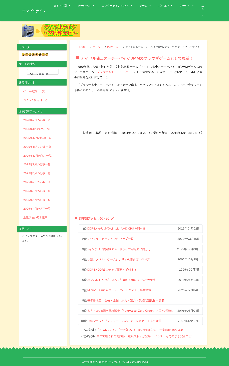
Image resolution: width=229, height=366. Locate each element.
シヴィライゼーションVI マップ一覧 (110, 238)
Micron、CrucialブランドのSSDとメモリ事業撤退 (119, 290)
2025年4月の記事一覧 (36, 208)
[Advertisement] (146, 31)
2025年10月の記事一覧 (37, 155)
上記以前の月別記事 (35, 217)
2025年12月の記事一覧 (37, 137)
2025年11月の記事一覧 (37, 146)
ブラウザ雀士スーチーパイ (114, 72)
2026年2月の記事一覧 (36, 120)
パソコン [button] (163, 5)
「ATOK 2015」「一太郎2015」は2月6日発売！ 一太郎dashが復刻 (140, 329)
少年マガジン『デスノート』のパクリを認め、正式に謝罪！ (125, 321)
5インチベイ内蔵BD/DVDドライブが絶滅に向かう (119, 249)
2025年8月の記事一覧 (36, 173)
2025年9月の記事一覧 (36, 164)
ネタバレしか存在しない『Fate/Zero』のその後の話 (121, 279)
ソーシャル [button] (85, 5)
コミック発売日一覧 (35, 100)
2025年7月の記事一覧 (36, 182)
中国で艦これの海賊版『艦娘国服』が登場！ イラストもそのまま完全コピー (145, 336)
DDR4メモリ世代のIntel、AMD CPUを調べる (116, 228)
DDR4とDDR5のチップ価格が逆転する (112, 269)
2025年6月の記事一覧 (36, 191)
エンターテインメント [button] (115, 5)
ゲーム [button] (143, 5)
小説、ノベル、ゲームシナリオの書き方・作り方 (118, 259)
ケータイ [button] (185, 5)
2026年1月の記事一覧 (36, 129)
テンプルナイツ (34, 11)
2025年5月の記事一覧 (36, 200)
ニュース (202, 10)
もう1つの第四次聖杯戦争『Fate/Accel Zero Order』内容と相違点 (130, 310)
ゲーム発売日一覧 (34, 91)
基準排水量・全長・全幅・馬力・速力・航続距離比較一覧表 (125, 300)
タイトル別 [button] (60, 5)
